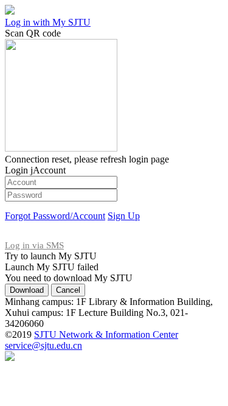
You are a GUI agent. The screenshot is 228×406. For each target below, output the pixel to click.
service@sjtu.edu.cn (43, 345)
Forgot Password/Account (55, 216)
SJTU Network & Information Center (106, 334)
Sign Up (124, 216)
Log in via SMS (34, 245)
